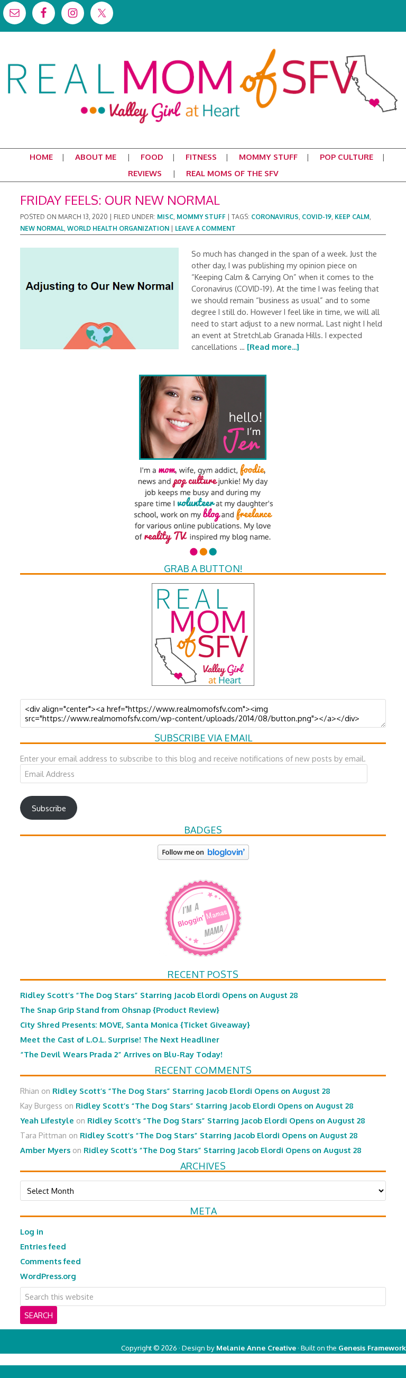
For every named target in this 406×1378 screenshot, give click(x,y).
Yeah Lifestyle (47, 1120)
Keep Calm (352, 217)
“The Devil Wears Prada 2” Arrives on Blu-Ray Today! (121, 1054)
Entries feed (43, 1246)
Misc (165, 217)
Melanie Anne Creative (256, 1347)
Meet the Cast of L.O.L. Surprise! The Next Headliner (119, 1039)
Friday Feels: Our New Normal (120, 200)
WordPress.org (48, 1276)
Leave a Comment (205, 228)
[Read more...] (273, 346)
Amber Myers (45, 1150)
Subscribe (49, 808)
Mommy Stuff (201, 217)
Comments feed (50, 1261)
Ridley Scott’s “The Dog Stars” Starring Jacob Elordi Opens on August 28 (159, 995)
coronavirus (275, 217)
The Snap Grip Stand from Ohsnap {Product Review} (119, 1009)
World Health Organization (118, 228)
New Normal (42, 228)
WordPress (361, 1359)
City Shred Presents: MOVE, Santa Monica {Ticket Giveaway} (135, 1024)
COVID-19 (316, 217)
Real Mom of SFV (203, 49)
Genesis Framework (372, 1347)
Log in (31, 1231)
